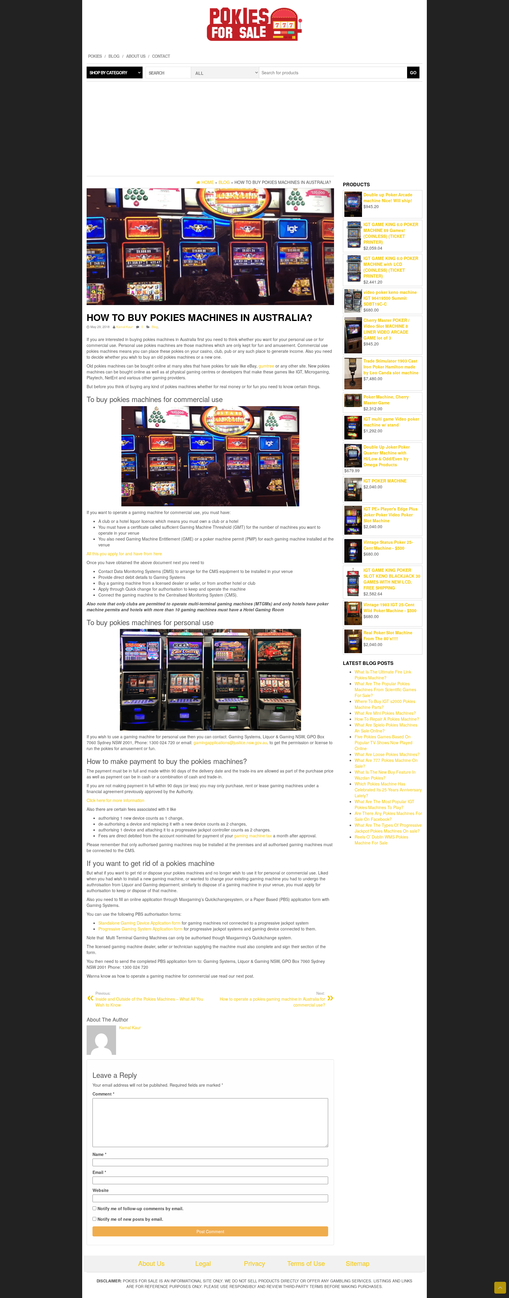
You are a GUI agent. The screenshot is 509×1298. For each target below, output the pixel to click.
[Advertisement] (254, 129)
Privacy (254, 1263)
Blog (113, 56)
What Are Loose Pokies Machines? (387, 754)
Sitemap (357, 1263)
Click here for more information (115, 800)
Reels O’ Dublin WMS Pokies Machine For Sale (381, 840)
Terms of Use (306, 1263)
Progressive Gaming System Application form (140, 929)
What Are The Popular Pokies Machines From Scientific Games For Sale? (385, 689)
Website (100, 1190)
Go (413, 72)
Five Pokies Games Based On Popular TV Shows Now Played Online (383, 742)
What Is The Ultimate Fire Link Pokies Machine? (383, 675)
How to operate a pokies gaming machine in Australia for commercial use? (272, 999)
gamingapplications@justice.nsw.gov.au (230, 742)
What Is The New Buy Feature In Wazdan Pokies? (385, 775)
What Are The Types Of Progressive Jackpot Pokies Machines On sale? (388, 828)
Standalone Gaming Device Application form (139, 923)
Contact (161, 56)
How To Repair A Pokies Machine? (387, 719)
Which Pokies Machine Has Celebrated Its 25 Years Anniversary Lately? (388, 789)
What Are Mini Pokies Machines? (385, 713)
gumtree (266, 366)
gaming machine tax (253, 836)
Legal (203, 1263)
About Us (135, 56)
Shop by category (108, 72)
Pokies (95, 56)
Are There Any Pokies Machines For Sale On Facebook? (388, 816)
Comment (103, 1094)
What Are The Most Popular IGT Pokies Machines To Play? (384, 804)
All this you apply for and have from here (124, 553)
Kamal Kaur (124, 326)
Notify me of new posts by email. (130, 1219)
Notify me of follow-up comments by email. (140, 1208)
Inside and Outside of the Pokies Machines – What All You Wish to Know (149, 999)
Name (99, 1154)
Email (99, 1172)
